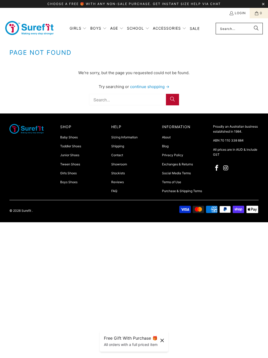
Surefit (26, 211)
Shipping (117, 146)
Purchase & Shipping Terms (182, 191)
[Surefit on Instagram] (226, 168)
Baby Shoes (69, 137)
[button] (78, 28)
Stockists (118, 173)
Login (240, 13)
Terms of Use (171, 182)
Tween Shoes (70, 164)
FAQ (114, 191)
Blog (165, 146)
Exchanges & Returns (177, 164)
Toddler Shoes (70, 146)
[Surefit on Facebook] (217, 168)
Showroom (119, 164)
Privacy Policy (172, 155)
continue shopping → (149, 86)
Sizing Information (124, 137)
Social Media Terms (176, 173)
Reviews (117, 182)
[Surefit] (29, 28)
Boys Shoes (68, 182)
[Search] (256, 28)
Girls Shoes (68, 173)
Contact (117, 155)
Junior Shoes (69, 155)
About (166, 137)
